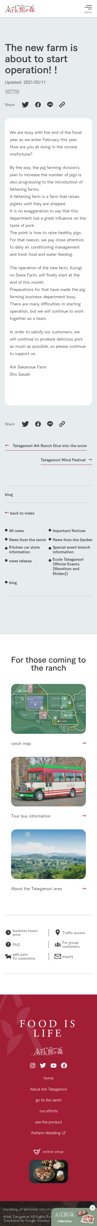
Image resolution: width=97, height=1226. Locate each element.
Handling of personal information (30, 1209)
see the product (48, 1122)
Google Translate (37, 1220)
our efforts (49, 1111)
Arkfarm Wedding (46, 1133)
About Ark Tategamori (48, 1089)
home (49, 1078)
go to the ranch (49, 1100)
